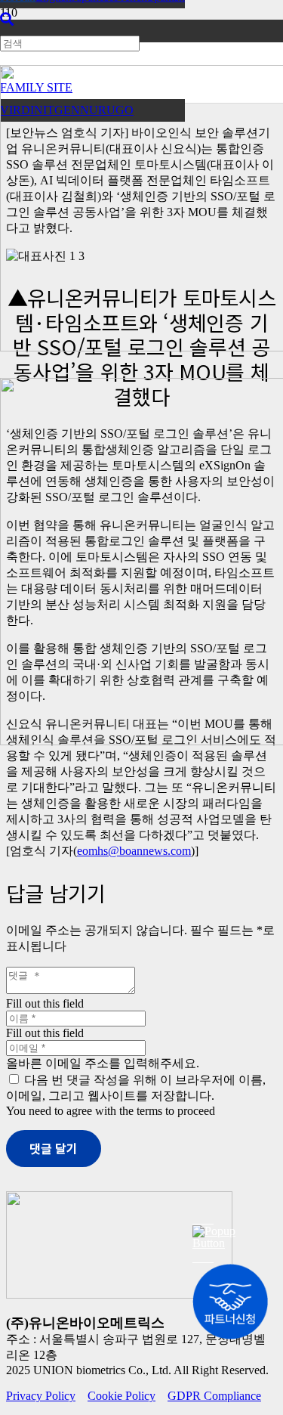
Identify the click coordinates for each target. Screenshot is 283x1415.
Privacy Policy (40, 1395)
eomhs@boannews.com (134, 850)
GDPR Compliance (214, 1395)
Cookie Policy (121, 1395)
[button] (7, 19)
